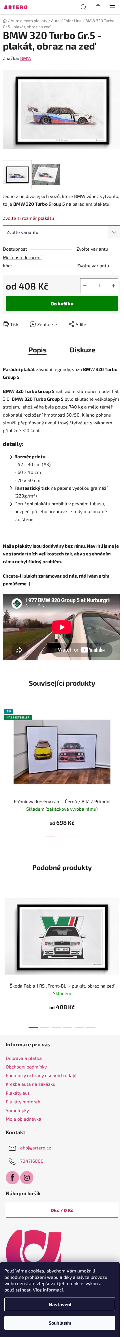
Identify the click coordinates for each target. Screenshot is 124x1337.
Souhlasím (60, 1322)
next (118, 735)
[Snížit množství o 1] (84, 286)
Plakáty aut (17, 1093)
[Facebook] (12, 1177)
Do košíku (62, 303)
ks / (62, 1210)
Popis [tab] (38, 349)
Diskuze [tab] (83, 349)
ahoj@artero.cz (35, 1147)
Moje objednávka (23, 1119)
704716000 (32, 1161)
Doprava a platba (24, 1058)
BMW (25, 58)
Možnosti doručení (22, 257)
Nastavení (60, 1304)
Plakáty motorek (23, 1101)
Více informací (48, 1289)
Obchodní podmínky (26, 1066)
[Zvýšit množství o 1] (113, 286)
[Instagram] (26, 1177)
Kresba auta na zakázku (30, 1084)
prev (6, 735)
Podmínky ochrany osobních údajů (41, 1075)
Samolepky (17, 1110)
